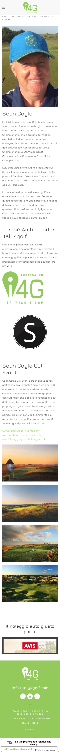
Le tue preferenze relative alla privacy (33, 743)
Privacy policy (20, 711)
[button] (3, 7)
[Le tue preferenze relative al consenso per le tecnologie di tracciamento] (45, 750)
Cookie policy (40, 711)
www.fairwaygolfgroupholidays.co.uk (23, 439)
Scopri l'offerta (30, 646)
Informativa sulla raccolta (19, 749)
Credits (30, 730)
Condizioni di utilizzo (30, 714)
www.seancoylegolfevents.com (20, 430)
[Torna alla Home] (30, 7)
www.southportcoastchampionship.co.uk (26, 435)
